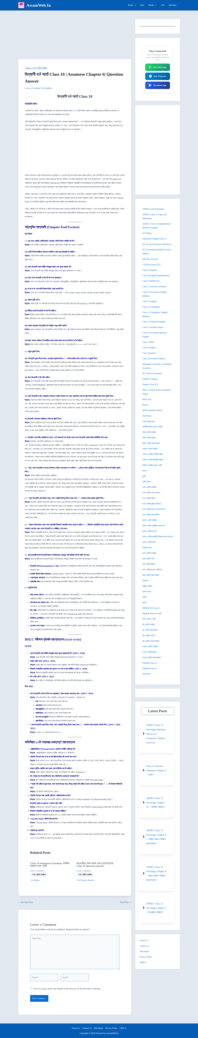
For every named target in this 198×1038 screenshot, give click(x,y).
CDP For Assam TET (151, 264)
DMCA (143, 962)
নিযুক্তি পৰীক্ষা (147, 586)
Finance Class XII (150, 384)
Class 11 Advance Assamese (154, 286)
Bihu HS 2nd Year (150, 259)
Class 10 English (149, 270)
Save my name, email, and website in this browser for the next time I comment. (67, 989)
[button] (134, 5)
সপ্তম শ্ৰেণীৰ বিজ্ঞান (149, 652)
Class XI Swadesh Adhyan (153, 358)
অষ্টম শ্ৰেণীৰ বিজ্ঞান (149, 438)
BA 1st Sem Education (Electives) (156, 244)
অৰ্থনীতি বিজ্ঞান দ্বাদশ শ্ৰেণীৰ (152, 427)
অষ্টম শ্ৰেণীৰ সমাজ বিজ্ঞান (151, 443)
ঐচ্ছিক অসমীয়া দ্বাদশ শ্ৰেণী (152, 465)
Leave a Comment (32, 88)
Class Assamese (149, 353)
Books (151, 5)
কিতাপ (144, 471)
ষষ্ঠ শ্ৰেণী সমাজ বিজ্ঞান (150, 630)
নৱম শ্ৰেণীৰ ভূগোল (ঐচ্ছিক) (152, 569)
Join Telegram (159, 76)
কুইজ (144, 476)
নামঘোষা (145, 580)
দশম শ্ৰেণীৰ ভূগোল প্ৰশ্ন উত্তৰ (153, 509)
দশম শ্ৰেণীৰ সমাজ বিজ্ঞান (150, 514)
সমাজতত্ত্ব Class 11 (149, 663)
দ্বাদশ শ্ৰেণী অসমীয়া (149, 520)
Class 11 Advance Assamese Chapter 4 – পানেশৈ (156, 770)
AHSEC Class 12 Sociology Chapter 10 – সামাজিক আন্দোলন (155, 802)
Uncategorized (148, 421)
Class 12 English (149, 301)
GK (162, 5)
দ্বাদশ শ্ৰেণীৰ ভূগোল (149, 531)
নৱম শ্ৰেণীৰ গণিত (148, 559)
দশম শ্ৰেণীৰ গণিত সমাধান (151, 493)
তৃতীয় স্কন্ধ (146, 481)
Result (145, 405)
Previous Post (25, 902)
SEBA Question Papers (152, 410)
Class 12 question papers (152, 327)
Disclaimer (144, 951)
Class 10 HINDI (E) (151, 281)
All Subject (147, 233)
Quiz (142, 5)
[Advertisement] (74, 39)
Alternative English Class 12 (154, 239)
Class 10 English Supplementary (156, 275)
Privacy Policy (146, 957)
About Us (144, 940)
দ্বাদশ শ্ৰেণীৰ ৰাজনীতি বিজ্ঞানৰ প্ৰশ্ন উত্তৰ (157, 536)
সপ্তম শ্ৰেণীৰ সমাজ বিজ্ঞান (151, 657)
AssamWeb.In (38, 5)
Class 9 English (149, 347)
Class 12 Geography (151, 307)
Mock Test (146, 399)
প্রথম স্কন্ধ (146, 591)
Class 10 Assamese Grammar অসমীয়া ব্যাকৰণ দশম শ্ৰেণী (49, 864)
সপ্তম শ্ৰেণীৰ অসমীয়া (150, 646)
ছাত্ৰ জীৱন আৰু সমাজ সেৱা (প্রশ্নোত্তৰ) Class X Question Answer (95, 864)
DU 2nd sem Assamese (152, 373)
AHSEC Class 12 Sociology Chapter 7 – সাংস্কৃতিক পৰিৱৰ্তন (156, 908)
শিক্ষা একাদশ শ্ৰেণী (149, 619)
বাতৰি (144, 602)
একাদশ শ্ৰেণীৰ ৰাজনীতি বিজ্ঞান (152, 460)
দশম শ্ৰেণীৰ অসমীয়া (40, 68)
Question (172, 5)
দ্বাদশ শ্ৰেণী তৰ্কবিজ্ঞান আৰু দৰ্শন (153, 526)
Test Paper (146, 416)
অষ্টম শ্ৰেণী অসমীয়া (149, 432)
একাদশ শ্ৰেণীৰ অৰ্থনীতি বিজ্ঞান (152, 454)
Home (130, 5)
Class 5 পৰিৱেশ (148, 342)
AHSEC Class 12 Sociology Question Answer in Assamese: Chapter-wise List (156, 734)
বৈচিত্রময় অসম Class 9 (151, 608)
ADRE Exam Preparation (153, 209)
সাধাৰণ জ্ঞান (146, 674)
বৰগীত (144, 597)
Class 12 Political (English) (153, 322)
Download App (159, 85)
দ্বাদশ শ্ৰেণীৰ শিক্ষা (149, 542)
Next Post (125, 902)
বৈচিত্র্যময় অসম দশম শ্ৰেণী (151, 613)
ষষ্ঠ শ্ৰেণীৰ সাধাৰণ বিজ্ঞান (150, 641)
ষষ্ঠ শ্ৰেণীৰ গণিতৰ (148, 635)
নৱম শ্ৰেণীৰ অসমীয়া (149, 553)
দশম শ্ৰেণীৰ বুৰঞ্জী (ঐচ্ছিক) (151, 504)
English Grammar (149, 379)
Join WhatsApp (159, 67)
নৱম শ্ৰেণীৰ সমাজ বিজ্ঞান (150, 575)
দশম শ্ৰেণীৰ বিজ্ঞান (148, 498)
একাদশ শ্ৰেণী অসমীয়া (149, 449)
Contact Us (144, 946)
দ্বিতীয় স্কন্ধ (147, 547)
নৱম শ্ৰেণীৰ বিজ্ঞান (148, 564)
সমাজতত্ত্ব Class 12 (149, 668)
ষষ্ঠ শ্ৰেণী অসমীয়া (148, 624)
